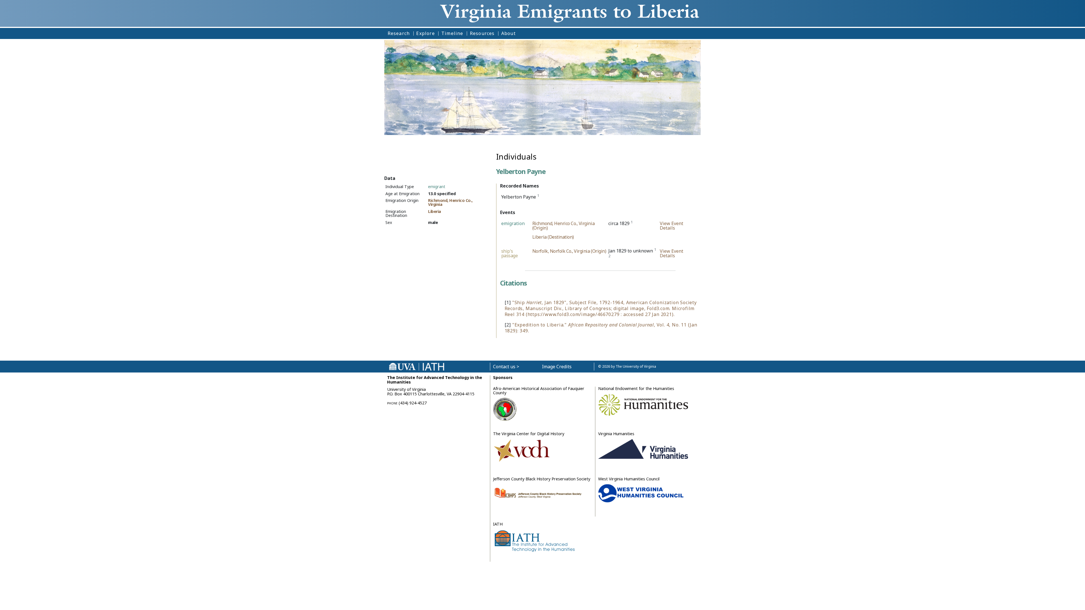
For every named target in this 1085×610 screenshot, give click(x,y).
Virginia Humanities (616, 433)
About (508, 33)
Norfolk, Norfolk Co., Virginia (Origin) (569, 251)
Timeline (452, 33)
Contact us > (506, 366)
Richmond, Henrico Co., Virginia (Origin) (563, 225)
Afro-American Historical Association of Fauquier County (538, 390)
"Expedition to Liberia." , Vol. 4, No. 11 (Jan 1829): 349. (601, 328)
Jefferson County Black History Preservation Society (541, 479)
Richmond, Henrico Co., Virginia (450, 202)
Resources (482, 33)
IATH (498, 524)
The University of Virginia (636, 366)
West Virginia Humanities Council (628, 479)
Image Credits (557, 366)
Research (399, 33)
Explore (425, 33)
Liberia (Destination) (553, 237)
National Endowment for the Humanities (636, 388)
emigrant (436, 187)
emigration (513, 223)
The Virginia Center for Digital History (528, 433)
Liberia (434, 211)
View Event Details (671, 225)
